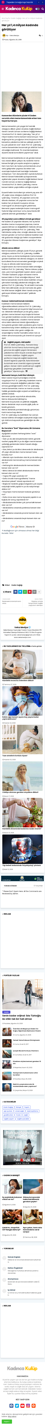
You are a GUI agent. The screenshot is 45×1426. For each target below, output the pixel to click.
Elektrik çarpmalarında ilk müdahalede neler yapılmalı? (25, 1085)
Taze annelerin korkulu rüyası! (14, 756)
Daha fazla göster (34, 646)
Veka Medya (21, 627)
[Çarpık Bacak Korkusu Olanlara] (7, 1054)
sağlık (26, 1115)
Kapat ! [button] (7, 1421)
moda (18, 1115)
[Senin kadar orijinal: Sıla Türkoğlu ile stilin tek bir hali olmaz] (22, 994)
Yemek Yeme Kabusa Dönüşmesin (26, 1040)
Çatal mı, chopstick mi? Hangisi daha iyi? (11, 1229)
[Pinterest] (30, 592)
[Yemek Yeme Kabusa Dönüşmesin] (7, 1043)
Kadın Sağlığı (16, 18)
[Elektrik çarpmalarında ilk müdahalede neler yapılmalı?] (7, 1087)
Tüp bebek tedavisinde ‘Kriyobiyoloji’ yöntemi (21, 865)
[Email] (34, 592)
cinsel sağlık (19, 1111)
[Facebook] (15, 592)
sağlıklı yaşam (9, 1119)
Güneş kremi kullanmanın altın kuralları (25, 1074)
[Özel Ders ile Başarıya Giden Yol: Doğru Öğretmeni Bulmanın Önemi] (7, 1032)
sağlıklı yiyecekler (23, 1119)
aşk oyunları (8, 1111)
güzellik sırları (8, 1115)
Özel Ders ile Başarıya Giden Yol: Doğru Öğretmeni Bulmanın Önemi (27, 1030)
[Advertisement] (22, 941)
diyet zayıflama (32, 1111)
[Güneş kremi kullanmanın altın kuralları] (7, 1076)
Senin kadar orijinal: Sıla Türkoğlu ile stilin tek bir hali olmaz (21, 1017)
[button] (38, 2)
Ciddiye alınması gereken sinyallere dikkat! (20, 792)
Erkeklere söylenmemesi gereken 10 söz (27, 1062)
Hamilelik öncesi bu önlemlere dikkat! (18, 681)
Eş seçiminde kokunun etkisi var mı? (12, 1198)
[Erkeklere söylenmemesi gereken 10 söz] (7, 1064)
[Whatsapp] (25, 592)
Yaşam (26, 1107)
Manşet (18, 1107)
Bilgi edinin (12, 1416)
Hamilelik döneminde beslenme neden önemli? (21, 829)
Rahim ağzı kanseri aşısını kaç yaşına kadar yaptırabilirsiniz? (20, 718)
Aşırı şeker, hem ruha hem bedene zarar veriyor (32, 1230)
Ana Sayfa (6, 18)
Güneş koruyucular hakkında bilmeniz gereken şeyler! (31, 1199)
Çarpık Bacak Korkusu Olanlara (26, 1051)
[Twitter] (20, 592)
